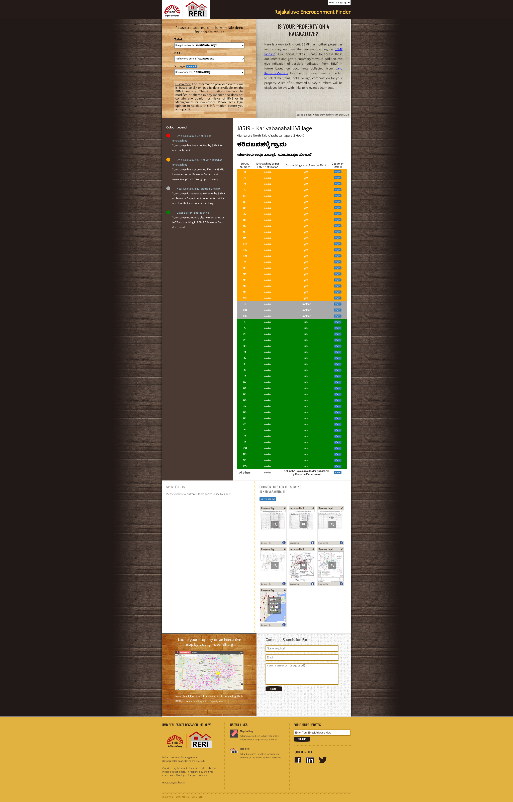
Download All (268, 499)
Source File (266, 543)
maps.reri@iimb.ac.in (173, 782)
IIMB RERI (244, 749)
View (337, 172)
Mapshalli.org (246, 731)
